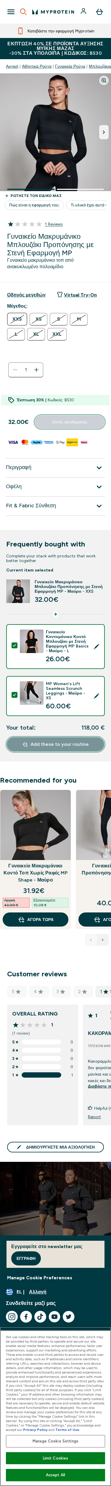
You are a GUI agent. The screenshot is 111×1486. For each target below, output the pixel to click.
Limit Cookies (55, 1458)
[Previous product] (91, 940)
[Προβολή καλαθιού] (99, 12)
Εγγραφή (26, 1258)
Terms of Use (67, 1430)
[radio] (17, 319)
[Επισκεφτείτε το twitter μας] (69, 1317)
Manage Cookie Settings (55, 1441)
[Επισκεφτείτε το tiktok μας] (40, 1317)
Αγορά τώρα (40, 919)
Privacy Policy (35, 1430)
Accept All (55, 1475)
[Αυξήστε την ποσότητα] (36, 370)
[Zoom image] (104, 80)
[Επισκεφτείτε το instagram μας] (12, 1317)
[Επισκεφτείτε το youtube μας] (54, 1317)
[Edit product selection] (96, 647)
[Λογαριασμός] (84, 12)
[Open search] (23, 12)
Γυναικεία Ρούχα (70, 66)
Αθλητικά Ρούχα (37, 66)
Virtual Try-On (80, 294)
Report (94, 1116)
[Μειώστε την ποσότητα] (15, 370)
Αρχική (12, 66)
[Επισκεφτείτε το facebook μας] (26, 1317)
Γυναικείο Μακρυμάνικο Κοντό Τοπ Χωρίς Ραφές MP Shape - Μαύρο (35, 872)
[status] (26, 370)
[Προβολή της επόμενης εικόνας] (104, 132)
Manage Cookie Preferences (39, 1277)
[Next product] (103, 940)
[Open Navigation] (11, 12)
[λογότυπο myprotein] (53, 12)
